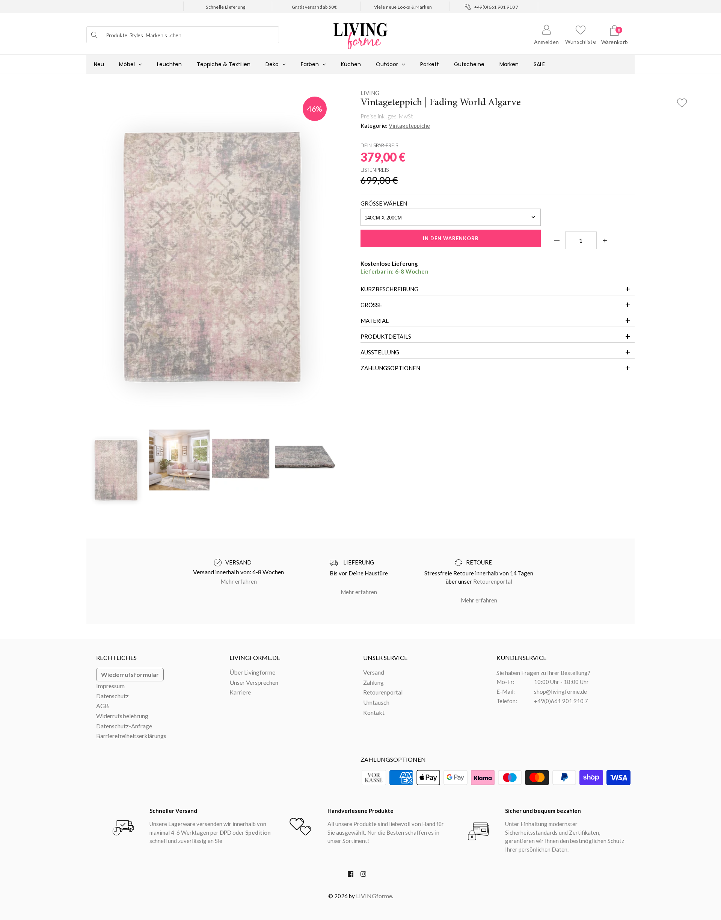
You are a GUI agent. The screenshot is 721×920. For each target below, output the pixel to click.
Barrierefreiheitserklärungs (131, 735)
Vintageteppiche (409, 125)
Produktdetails (385, 336)
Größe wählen (383, 203)
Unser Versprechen (253, 682)
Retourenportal (492, 581)
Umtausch (376, 702)
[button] (682, 100)
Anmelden (546, 42)
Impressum (110, 685)
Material (374, 320)
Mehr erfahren (238, 581)
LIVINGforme (374, 895)
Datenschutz (112, 695)
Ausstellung (379, 352)
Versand (373, 672)
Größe (371, 304)
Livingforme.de (254, 657)
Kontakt (374, 712)
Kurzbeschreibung (389, 289)
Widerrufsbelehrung (122, 715)
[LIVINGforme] (360, 32)
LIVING (369, 92)
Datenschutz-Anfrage (124, 725)
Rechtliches (116, 657)
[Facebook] (350, 875)
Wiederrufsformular (130, 674)
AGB (102, 705)
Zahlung (373, 682)
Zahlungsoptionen (390, 368)
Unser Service (385, 657)
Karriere (240, 692)
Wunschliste (580, 41)
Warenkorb (614, 42)
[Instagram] (363, 875)
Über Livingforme (252, 672)
